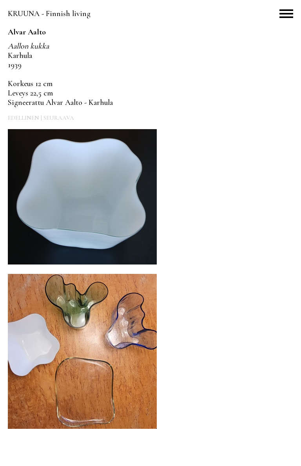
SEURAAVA (59, 117)
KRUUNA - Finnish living (49, 13)
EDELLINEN (23, 117)
